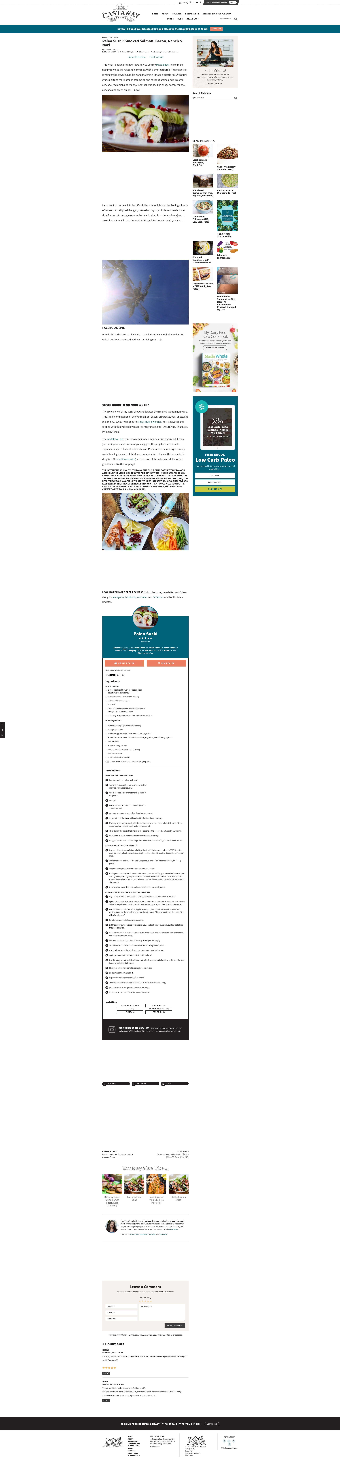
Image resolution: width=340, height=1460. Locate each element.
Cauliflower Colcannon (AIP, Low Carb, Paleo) (201, 219)
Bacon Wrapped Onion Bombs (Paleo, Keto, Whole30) (112, 1201)
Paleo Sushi (162, 65)
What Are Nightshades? (224, 257)
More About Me (215, 84)
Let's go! (216, 29)
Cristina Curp (127, 647)
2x (117, 675)
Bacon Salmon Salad (134, 1198)
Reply (106, 1373)
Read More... (174, 1229)
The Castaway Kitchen (121, 12)
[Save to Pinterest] (2, 724)
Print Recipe (156, 57)
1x (112, 675)
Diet (110, 38)
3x (123, 675)
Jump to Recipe (136, 57)
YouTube (142, 597)
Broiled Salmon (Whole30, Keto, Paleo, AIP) (156, 1200)
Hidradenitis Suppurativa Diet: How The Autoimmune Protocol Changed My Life (226, 303)
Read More (154, 1446)
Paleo (116, 38)
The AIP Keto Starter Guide (224, 235)
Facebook (130, 597)
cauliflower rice (115, 439)
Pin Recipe (168, 663)
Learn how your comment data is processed (162, 1335)
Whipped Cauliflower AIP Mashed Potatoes (202, 260)
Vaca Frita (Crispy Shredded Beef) (226, 168)
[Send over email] (2, 735)
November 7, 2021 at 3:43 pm (112, 1353)
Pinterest (158, 597)
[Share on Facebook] (2, 730)
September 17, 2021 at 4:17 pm (113, 1384)
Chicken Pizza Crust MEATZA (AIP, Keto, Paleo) (203, 286)
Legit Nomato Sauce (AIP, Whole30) (200, 162)
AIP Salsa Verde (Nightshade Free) (226, 192)
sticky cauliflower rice (149, 422)
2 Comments (143, 52)
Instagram (118, 597)
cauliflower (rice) (127, 459)
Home (104, 38)
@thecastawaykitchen (139, 1031)
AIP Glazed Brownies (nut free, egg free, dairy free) (203, 193)
